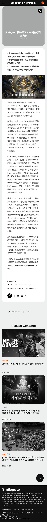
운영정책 (16, 509)
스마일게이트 (6, 509)
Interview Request (14, 312)
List (28, 312)
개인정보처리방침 (28, 509)
